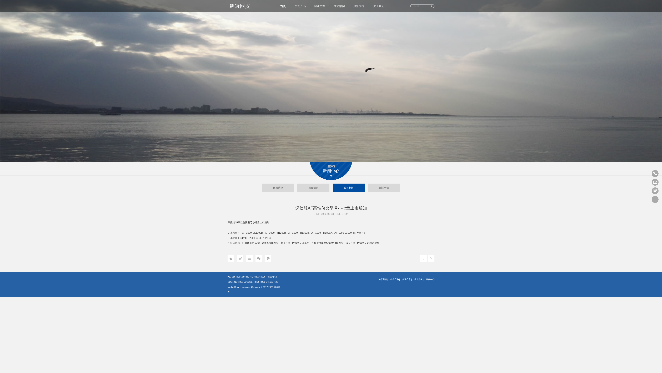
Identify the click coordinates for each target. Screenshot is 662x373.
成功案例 (339, 6)
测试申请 (384, 187)
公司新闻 (349, 187)
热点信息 (313, 187)
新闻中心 (430, 279)
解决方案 (319, 6)
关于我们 (378, 6)
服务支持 (358, 6)
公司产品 (300, 6)
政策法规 (278, 187)
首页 (283, 6)
